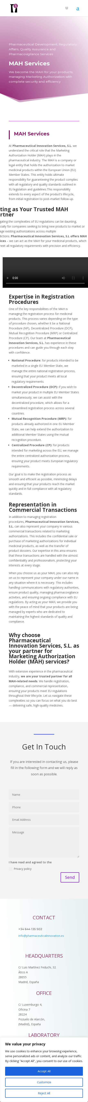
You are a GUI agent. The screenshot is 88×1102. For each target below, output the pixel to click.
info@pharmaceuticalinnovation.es (41, 936)
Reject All (44, 1093)
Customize (44, 1082)
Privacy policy (23, 869)
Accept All (44, 1071)
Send (70, 877)
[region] (44, 1069)
